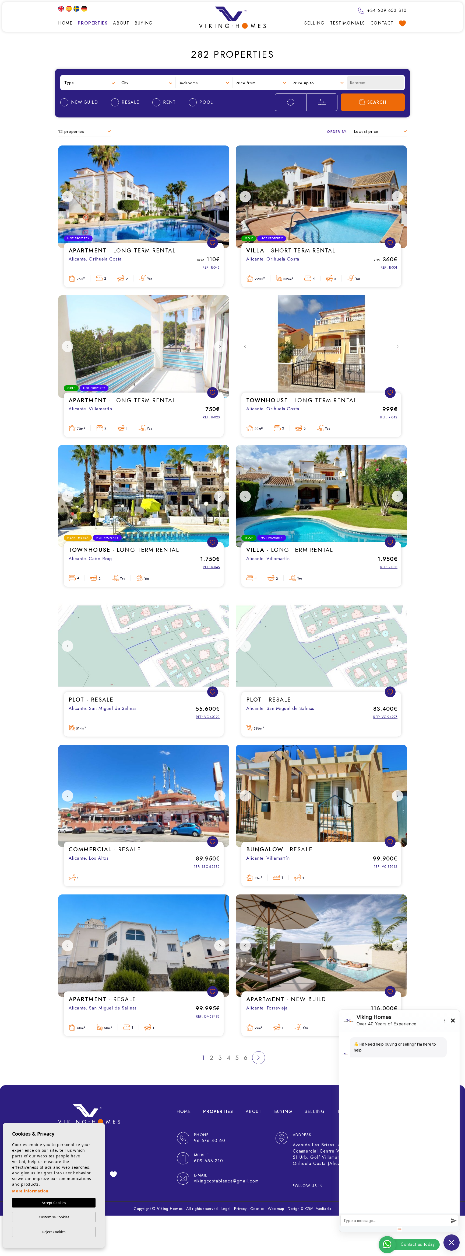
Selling (314, 23)
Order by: (337, 131)
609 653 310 (208, 1161)
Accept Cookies (54, 1202)
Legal (226, 1208)
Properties (93, 23)
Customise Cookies (54, 1217)
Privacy (240, 1208)
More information (30, 1190)
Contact (382, 23)
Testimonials (347, 23)
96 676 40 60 (209, 1140)
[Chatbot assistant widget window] (399, 1121)
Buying (144, 23)
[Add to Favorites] (212, 242)
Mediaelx (323, 1208)
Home (65, 23)
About (121, 23)
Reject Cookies (53, 1231)
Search (376, 102)
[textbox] (89, 82)
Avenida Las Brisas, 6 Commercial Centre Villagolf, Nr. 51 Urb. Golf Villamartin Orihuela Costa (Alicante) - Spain (330, 1154)
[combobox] (89, 83)
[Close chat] (451, 1242)
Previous (67, 196)
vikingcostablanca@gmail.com (226, 1181)
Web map (276, 1208)
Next (219, 196)
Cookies (257, 1208)
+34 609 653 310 (386, 10)
